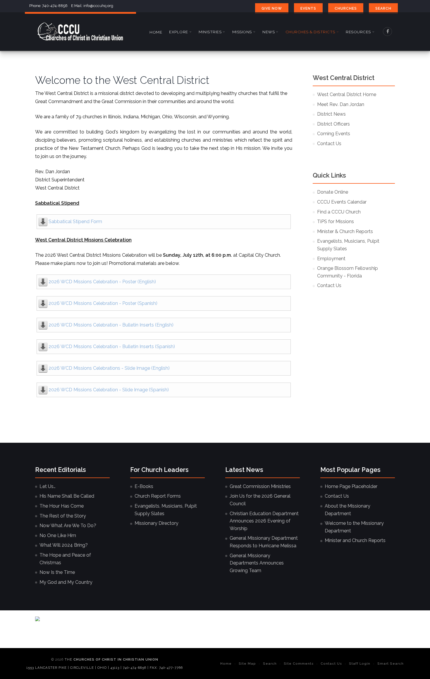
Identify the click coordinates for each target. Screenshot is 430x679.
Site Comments (299, 663)
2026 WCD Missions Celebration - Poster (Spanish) (103, 303)
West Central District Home (346, 94)
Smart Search (390, 663)
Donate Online (332, 192)
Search (383, 8)
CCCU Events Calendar (342, 202)
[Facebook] (387, 31)
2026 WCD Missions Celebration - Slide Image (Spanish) (109, 390)
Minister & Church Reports (345, 231)
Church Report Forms (158, 496)
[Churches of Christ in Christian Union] (80, 31)
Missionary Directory (156, 523)
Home (155, 32)
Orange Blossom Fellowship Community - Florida (347, 272)
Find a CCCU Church (339, 212)
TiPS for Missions (335, 221)
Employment (331, 258)
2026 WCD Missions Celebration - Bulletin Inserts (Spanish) (112, 346)
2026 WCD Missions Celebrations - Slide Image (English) (109, 368)
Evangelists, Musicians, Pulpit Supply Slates (348, 244)
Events (308, 8)
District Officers (333, 124)
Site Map (247, 663)
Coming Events (333, 133)
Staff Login (359, 663)
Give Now (272, 8)
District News (331, 114)
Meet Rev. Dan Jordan (340, 104)
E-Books (144, 486)
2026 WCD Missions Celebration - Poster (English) (102, 281)
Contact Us (329, 143)
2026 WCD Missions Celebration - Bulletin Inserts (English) (111, 325)
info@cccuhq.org (98, 6)
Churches (346, 8)
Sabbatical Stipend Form (75, 221)
